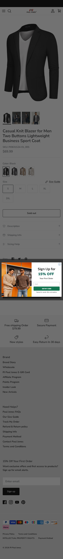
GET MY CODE (46, 288)
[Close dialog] (59, 264)
